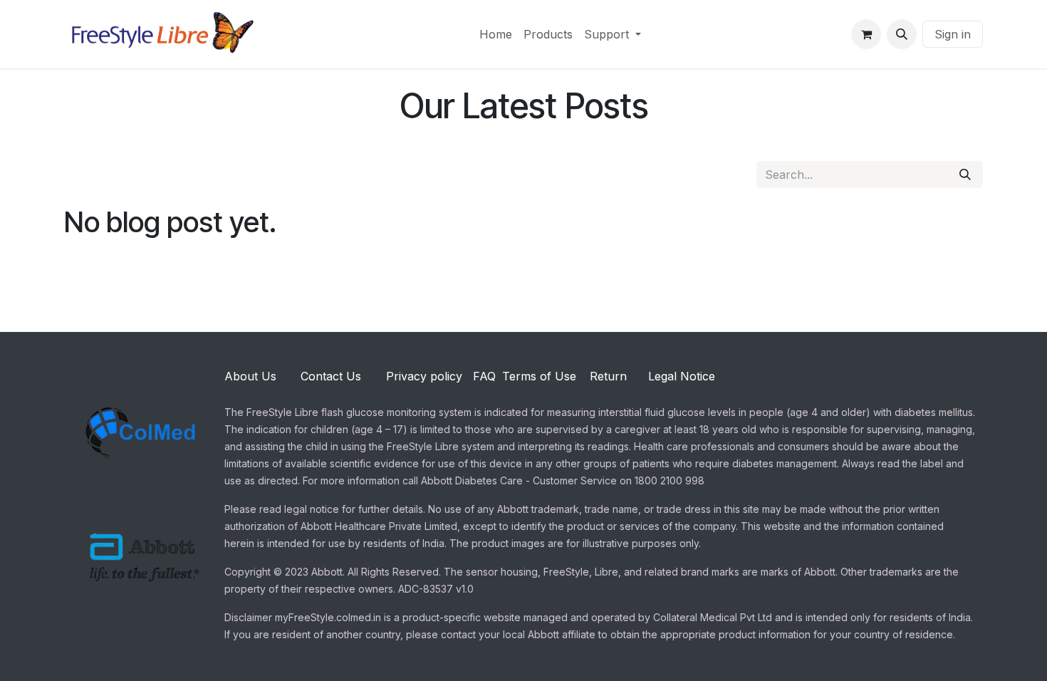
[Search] (965, 174)
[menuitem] (496, 34)
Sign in (952, 34)
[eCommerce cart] (866, 34)
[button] (902, 34)
